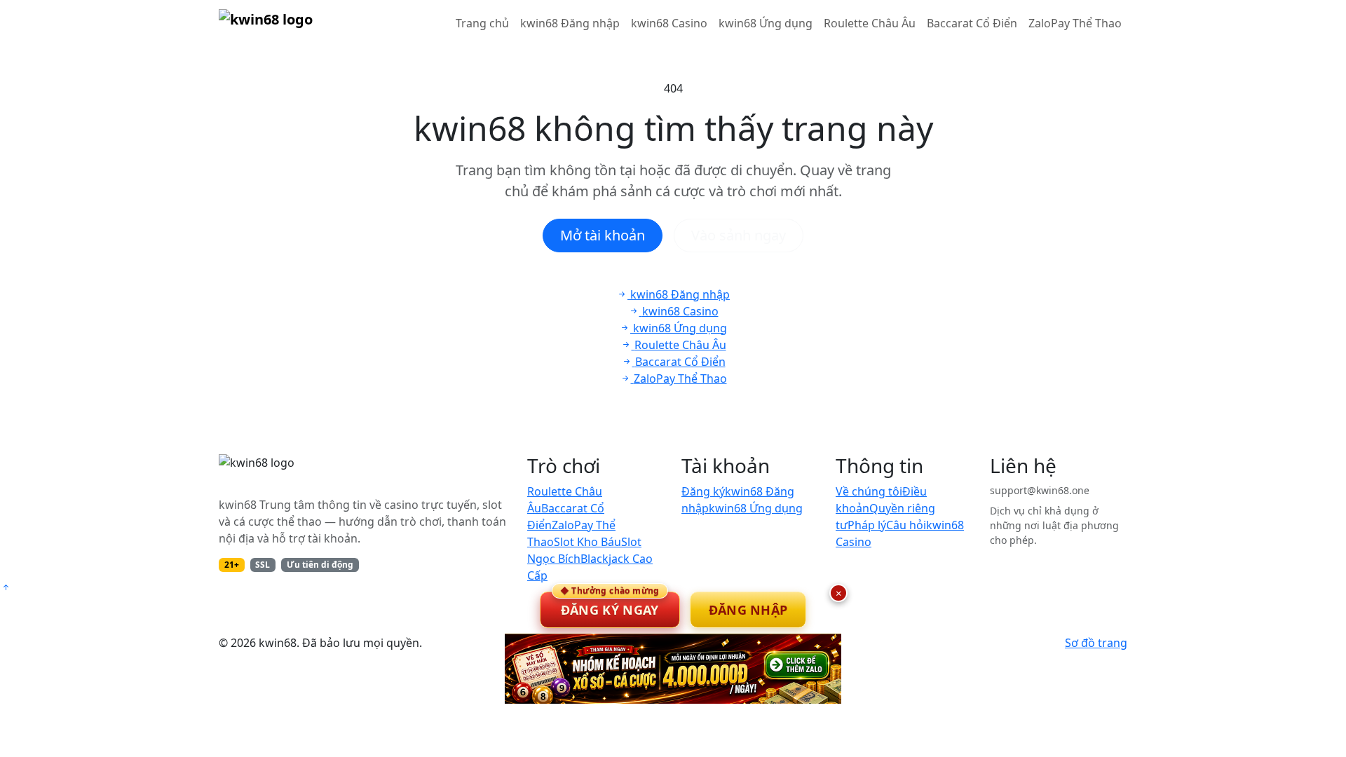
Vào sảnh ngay (738, 235)
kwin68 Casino (669, 23)
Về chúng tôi (869, 491)
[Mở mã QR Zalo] (673, 669)
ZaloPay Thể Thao (1075, 23)
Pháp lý (867, 525)
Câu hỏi (906, 525)
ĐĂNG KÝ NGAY (610, 605)
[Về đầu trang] (5, 587)
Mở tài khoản (602, 235)
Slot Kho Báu (587, 542)
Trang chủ (482, 23)
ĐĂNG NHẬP (748, 609)
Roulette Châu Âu (870, 23)
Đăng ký (703, 491)
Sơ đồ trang (1096, 642)
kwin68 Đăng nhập (570, 23)
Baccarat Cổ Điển (972, 23)
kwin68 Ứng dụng (766, 23)
